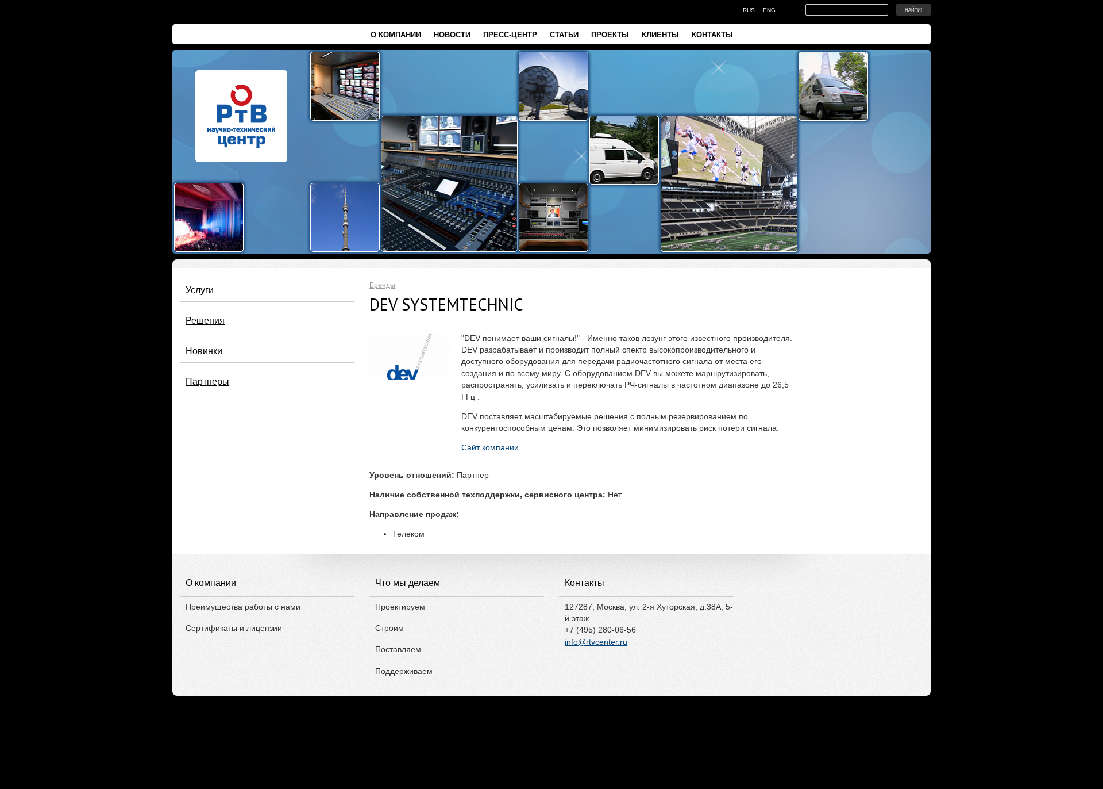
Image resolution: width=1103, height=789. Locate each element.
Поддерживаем (404, 671)
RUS (749, 10)
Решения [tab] (205, 320)
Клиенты (660, 34)
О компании (396, 34)
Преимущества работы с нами (243, 607)
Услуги (200, 290)
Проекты (610, 34)
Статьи (564, 34)
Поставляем (398, 649)
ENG (769, 10)
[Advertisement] (551, 759)
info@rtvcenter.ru (596, 642)
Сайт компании (490, 447)
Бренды (382, 285)
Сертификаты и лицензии (234, 628)
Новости (452, 34)
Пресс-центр (510, 34)
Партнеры (207, 381)
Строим (389, 628)
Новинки (204, 351)
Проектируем (400, 607)
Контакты (712, 34)
